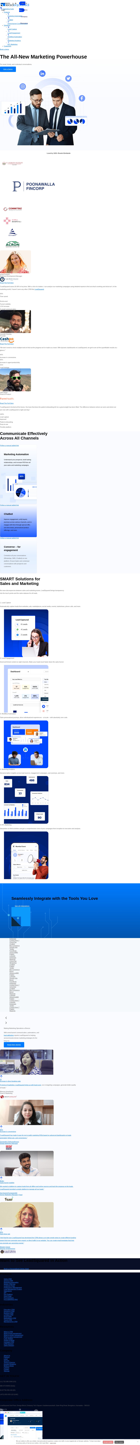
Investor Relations (10, 1364)
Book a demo (4, 49)
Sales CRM (8, 1279)
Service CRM (8, 1281)
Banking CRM (8, 1313)
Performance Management (13, 1287)
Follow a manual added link (9, 445)
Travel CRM (8, 1320)
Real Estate (8, 1316)
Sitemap (6, 1371)
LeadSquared (39, 289)
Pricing (9, 1298)
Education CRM (9, 1309)
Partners (7, 1357)
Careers (6, 1367)
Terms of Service (9, 1362)
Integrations (8, 1291)
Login (3, 10)
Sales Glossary (9, 1345)
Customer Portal (9, 1286)
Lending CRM (8, 1315)
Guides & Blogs (9, 1340)
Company (24, 16)
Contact (6, 1369)
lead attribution (9, 1035)
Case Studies (8, 1338)
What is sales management (13, 1337)
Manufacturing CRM (10, 1321)
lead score (37, 1085)
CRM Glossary (9, 1344)
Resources (24, 23)
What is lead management (12, 1333)
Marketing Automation (11, 1282)
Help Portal (7, 1296)
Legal (6, 1359)
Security (6, 1361)
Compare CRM (9, 1342)
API (5, 1293)
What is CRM (8, 1332)
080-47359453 (5, 3)
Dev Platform (8, 1294)
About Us (7, 1355)
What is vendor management (13, 1335)
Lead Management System (13, 1289)
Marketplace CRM (10, 1318)
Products (24, 3)
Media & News (9, 1366)
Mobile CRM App (9, 1284)
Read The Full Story (7, 283)
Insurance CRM (9, 1311)
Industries (24, 10)
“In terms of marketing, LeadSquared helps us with (17, 1085)
